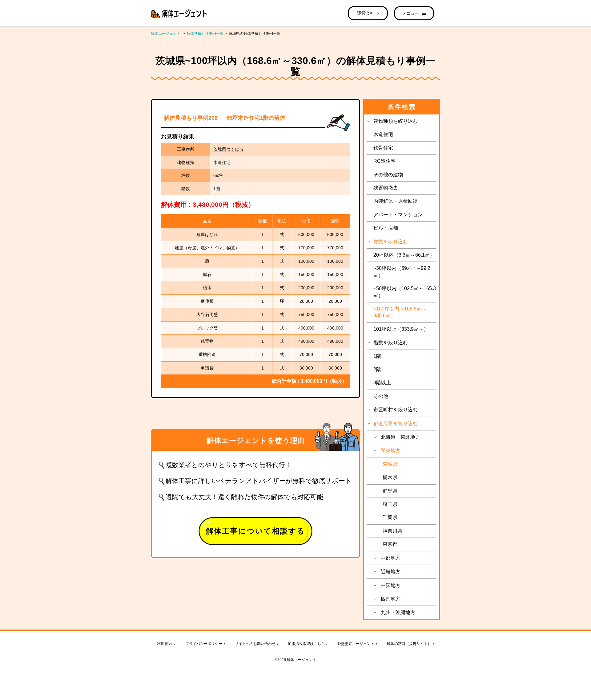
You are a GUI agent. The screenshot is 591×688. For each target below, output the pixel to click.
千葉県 (390, 517)
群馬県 (390, 491)
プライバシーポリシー (203, 644)
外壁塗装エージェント (355, 644)
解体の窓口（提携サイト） (409, 644)
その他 (380, 396)
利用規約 (165, 644)
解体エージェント (165, 33)
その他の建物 (388, 174)
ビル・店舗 (385, 227)
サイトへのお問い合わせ (255, 644)
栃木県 (390, 477)
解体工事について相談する (255, 531)
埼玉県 (390, 504)
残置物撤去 (385, 187)
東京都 (390, 544)
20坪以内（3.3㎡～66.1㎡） (404, 255)
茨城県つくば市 (228, 149)
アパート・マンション (398, 214)
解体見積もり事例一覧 (205, 33)
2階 (377, 369)
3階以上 (382, 382)
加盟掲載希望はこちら (306, 644)
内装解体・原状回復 (395, 201)
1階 (377, 356)
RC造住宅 (384, 161)
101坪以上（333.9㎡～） (400, 329)
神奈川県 (392, 531)
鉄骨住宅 (383, 147)
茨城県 (390, 464)
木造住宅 (383, 134)
